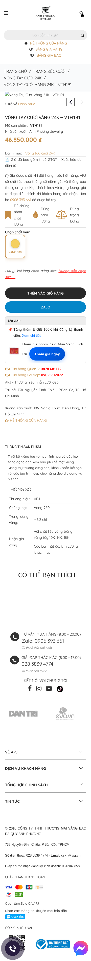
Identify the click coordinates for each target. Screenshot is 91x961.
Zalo (45, 307)
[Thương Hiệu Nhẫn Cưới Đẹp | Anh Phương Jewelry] (45, 13)
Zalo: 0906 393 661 (43, 641)
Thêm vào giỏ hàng (45, 293)
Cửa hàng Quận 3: (35, 369)
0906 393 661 (20, 199)
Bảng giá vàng (48, 49)
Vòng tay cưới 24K (23, 77)
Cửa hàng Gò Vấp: (36, 375)
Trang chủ (15, 71)
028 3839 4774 (37, 664)
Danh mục (26, 104)
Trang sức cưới (49, 71)
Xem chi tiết (31, 335)
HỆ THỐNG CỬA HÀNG (48, 43)
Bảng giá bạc (49, 55)
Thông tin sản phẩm (23, 447)
